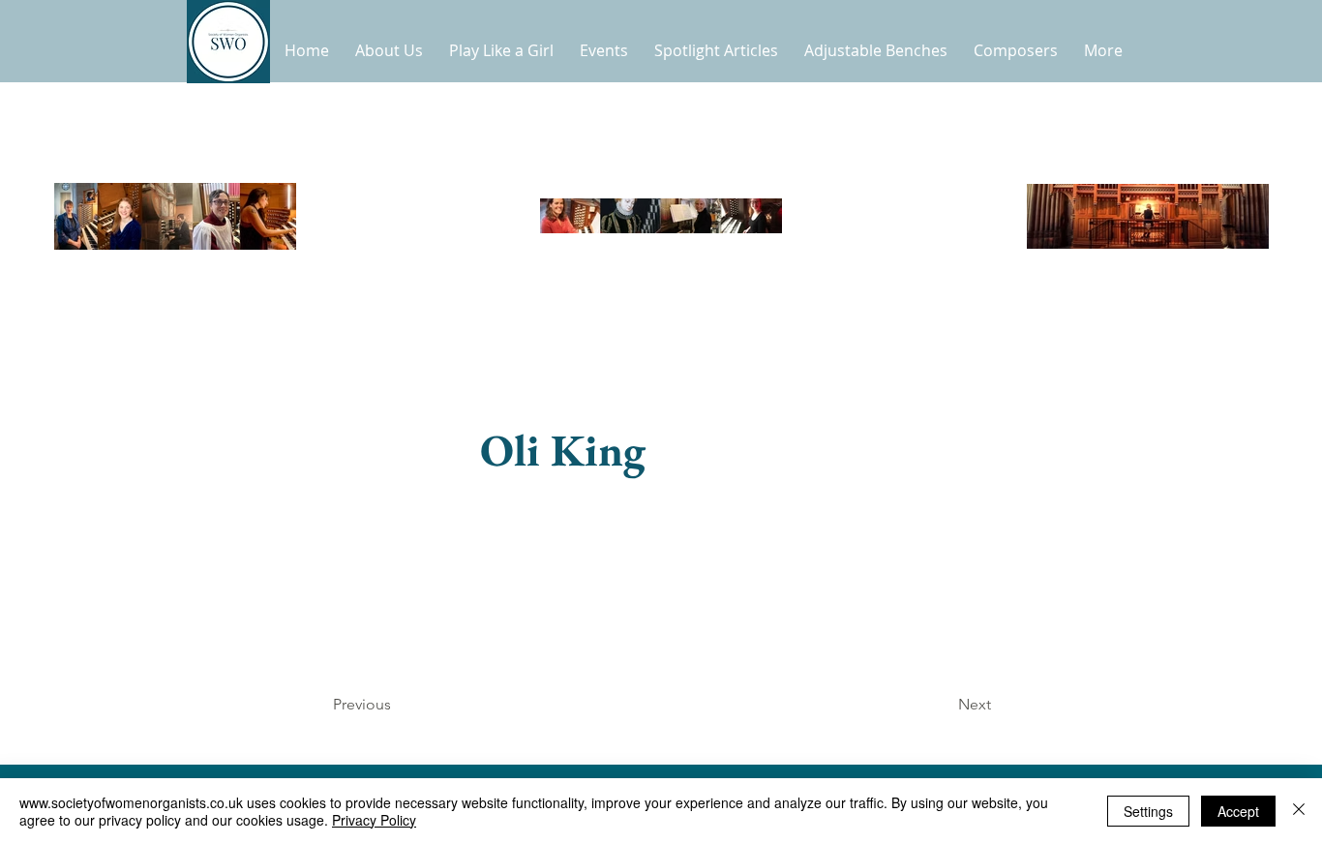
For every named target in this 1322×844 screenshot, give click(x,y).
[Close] (1298, 811)
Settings (1148, 811)
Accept (1238, 811)
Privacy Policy (374, 819)
